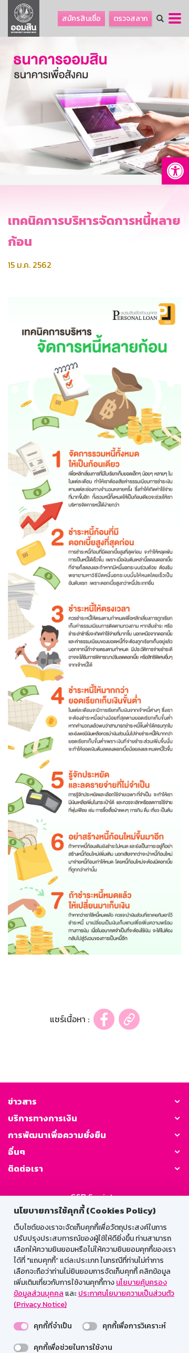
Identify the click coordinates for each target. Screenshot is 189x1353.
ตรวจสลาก (130, 18)
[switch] (21, 1326)
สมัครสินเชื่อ (81, 18)
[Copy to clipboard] (129, 1019)
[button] (175, 171)
